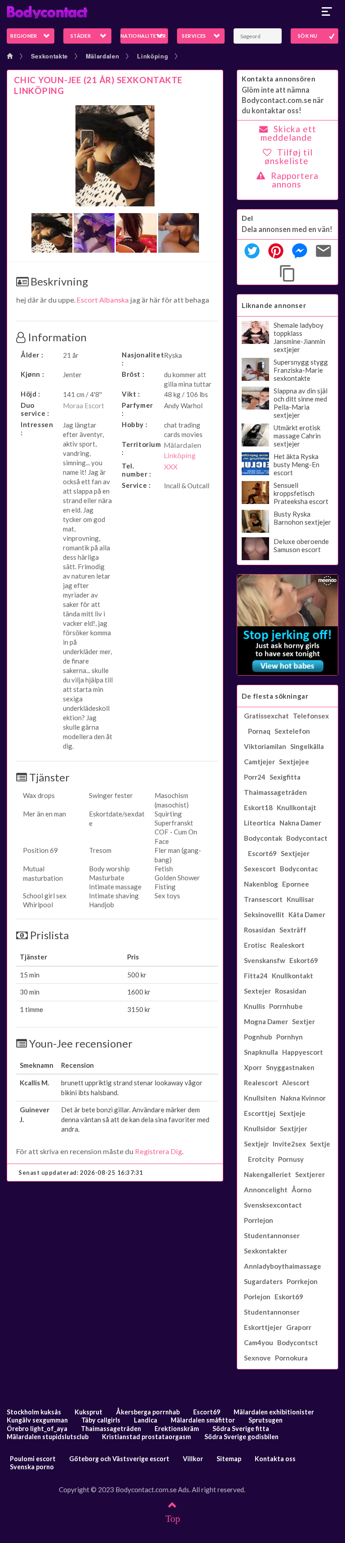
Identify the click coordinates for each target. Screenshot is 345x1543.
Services (194, 36)
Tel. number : (136, 470)
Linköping (152, 56)
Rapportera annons (294, 179)
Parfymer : (137, 409)
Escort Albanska (103, 299)
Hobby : (134, 424)
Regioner (23, 36)
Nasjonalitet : (140, 359)
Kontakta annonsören (278, 79)
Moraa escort (83, 405)
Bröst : (133, 374)
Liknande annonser (274, 305)
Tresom (100, 850)
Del (247, 218)
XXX (170, 466)
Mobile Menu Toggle (327, 11)
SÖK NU (308, 36)
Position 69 (40, 850)
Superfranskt (174, 823)
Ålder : (32, 355)
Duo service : (35, 409)
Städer (81, 36)
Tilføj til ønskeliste (289, 156)
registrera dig (158, 1151)
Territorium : (140, 448)
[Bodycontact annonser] (172, 11)
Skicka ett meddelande (288, 133)
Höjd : (30, 394)
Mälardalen (102, 56)
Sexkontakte (49, 56)
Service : (136, 485)
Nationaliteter (143, 36)
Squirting (168, 814)
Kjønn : (32, 374)
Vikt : (131, 394)
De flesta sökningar (275, 696)
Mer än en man (44, 814)
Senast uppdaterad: (80, 1172)
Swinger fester (111, 795)
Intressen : (37, 428)
